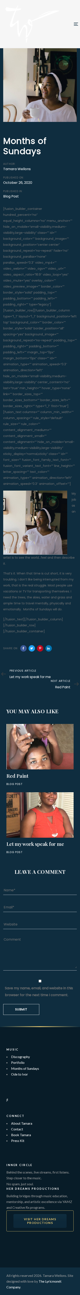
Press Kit (17, 1141)
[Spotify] (7, 1082)
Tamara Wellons (17, 169)
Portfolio (18, 1062)
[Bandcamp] (7, 1105)
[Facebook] (7, 1154)
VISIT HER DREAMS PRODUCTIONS (40, 1221)
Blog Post (11, 196)
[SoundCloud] (7, 1111)
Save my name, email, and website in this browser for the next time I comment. (39, 991)
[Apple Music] (7, 1088)
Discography (20, 1057)
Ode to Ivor (19, 1074)
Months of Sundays (25, 1068)
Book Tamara (21, 1135)
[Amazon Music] (7, 1094)
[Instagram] (7, 1148)
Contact (17, 1129)
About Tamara (21, 1123)
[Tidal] (7, 1100)
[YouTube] (7, 1160)
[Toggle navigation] (66, 24)
